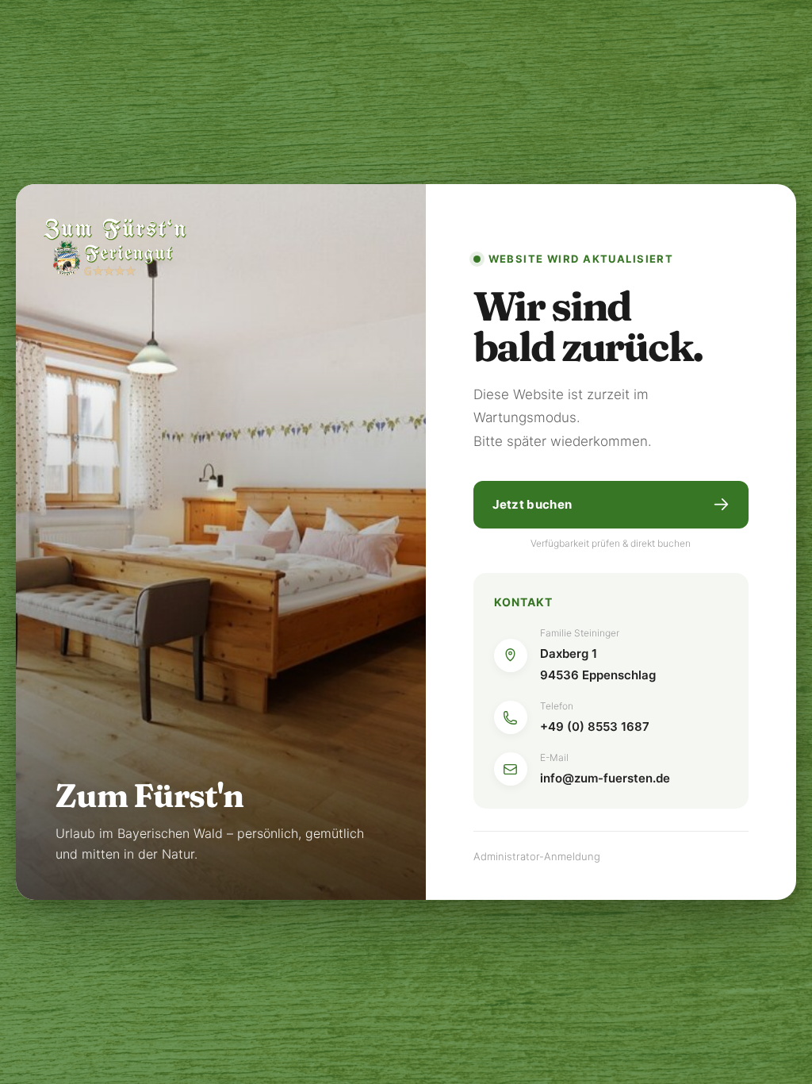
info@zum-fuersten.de (605, 778)
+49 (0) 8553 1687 (594, 726)
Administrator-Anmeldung (536, 856)
